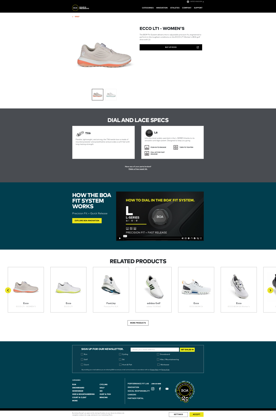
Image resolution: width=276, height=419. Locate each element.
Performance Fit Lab (138, 384)
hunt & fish (105, 394)
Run (74, 384)
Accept (196, 414)
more (75, 401)
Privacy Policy (154, 369)
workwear (77, 391)
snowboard (78, 388)
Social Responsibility (139, 391)
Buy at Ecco (170, 47)
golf (77, 16)
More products (138, 323)
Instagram (152, 388)
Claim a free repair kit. (138, 169)
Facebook (160, 388)
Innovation (133, 387)
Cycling (103, 384)
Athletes (175, 8)
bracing (104, 397)
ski (101, 391)
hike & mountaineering (83, 394)
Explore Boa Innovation (87, 221)
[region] (138, 415)
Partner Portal (136, 398)
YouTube (167, 388)
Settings (178, 414)
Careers (132, 395)
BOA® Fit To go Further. (85, 8)
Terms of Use (165, 369)
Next (270, 290)
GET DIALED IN (187, 350)
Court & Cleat (79, 397)
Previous (8, 290)
